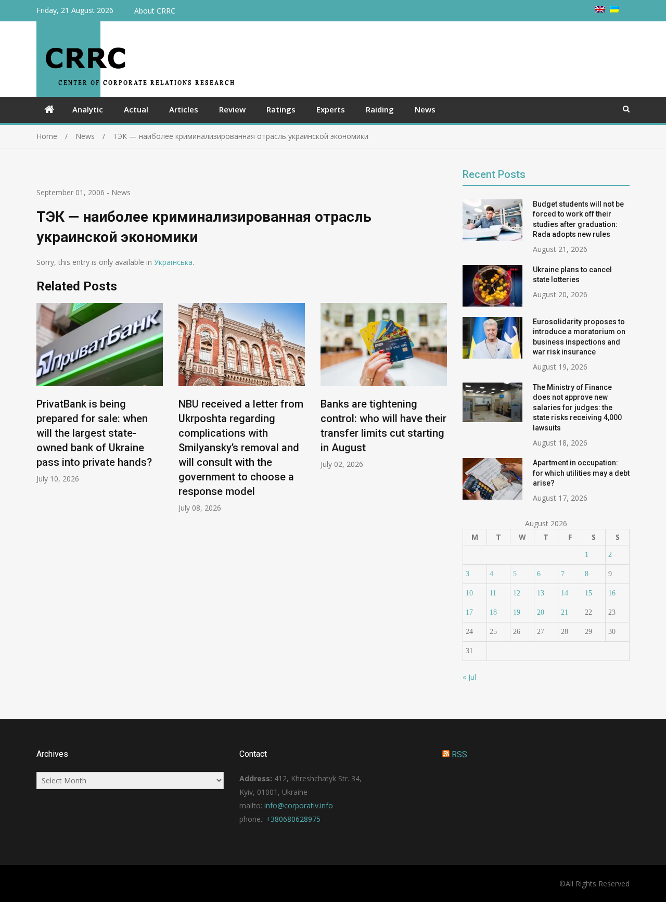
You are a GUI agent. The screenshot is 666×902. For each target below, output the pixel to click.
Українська (173, 262)
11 (493, 593)
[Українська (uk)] (614, 10)
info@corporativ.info (298, 805)
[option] (100, 393)
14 (564, 593)
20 (540, 612)
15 (588, 593)
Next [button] (440, 413)
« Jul (469, 677)
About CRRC (154, 11)
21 (564, 612)
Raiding (380, 109)
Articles (183, 109)
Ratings (281, 109)
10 (469, 593)
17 (469, 612)
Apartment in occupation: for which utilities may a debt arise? (581, 473)
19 (516, 612)
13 (540, 593)
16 (612, 593)
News (425, 109)
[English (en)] (600, 10)
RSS (459, 754)
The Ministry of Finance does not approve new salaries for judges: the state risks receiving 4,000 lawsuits (577, 407)
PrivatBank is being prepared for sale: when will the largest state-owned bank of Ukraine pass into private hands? (94, 433)
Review (232, 109)
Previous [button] (43, 413)
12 (516, 593)
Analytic (87, 109)
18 (493, 612)
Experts (330, 109)
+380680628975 (293, 819)
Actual (136, 109)
